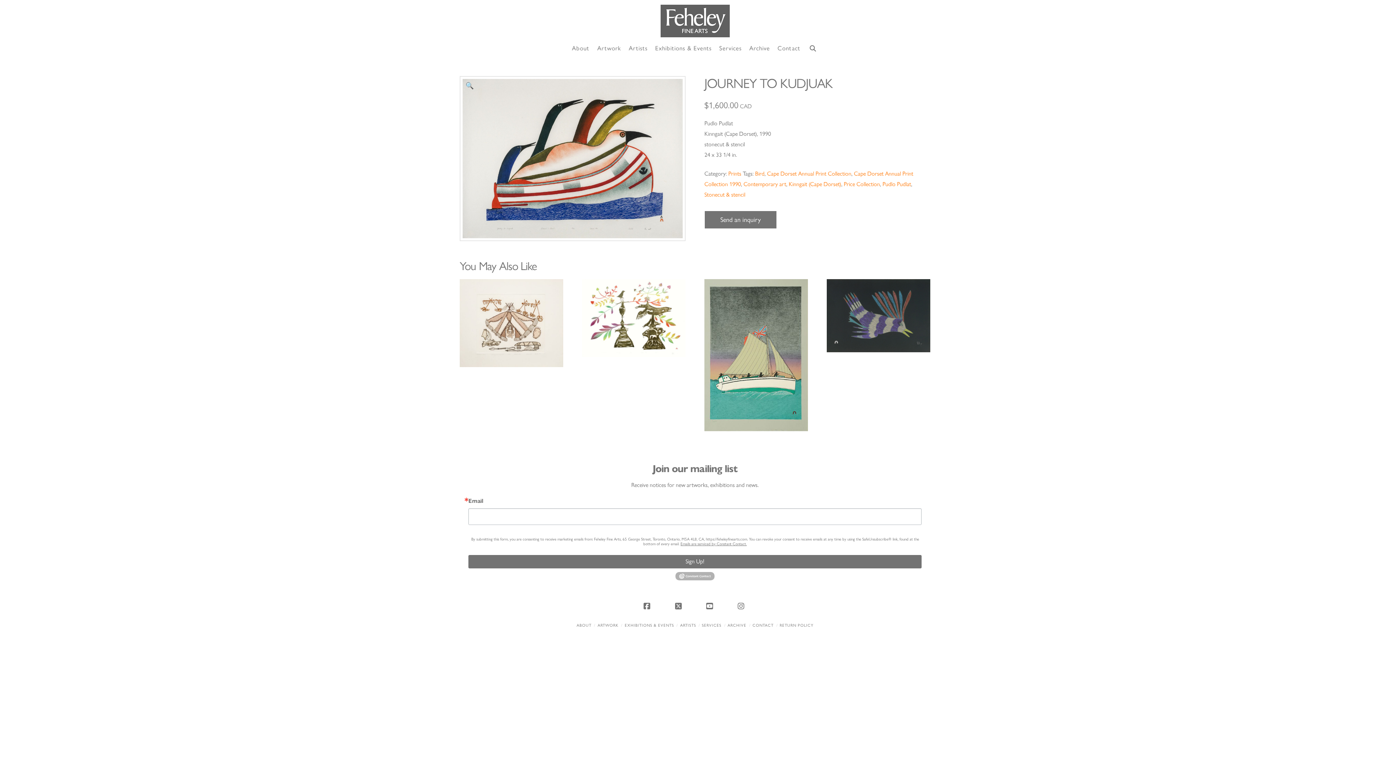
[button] (470, 86)
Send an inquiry (740, 220)
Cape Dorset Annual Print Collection (809, 173)
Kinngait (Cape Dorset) (815, 184)
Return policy (796, 625)
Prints (734, 173)
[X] (679, 606)
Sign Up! (695, 561)
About (584, 625)
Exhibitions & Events (649, 625)
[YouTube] (710, 606)
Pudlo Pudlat (897, 184)
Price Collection (862, 184)
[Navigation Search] (813, 48)
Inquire (511, 323)
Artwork (608, 625)
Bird (759, 173)
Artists (688, 625)
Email (475, 501)
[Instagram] (742, 606)
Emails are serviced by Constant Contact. (714, 544)
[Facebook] (648, 606)
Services (711, 625)
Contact (763, 625)
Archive (737, 625)
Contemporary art (765, 184)
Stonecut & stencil (724, 194)
